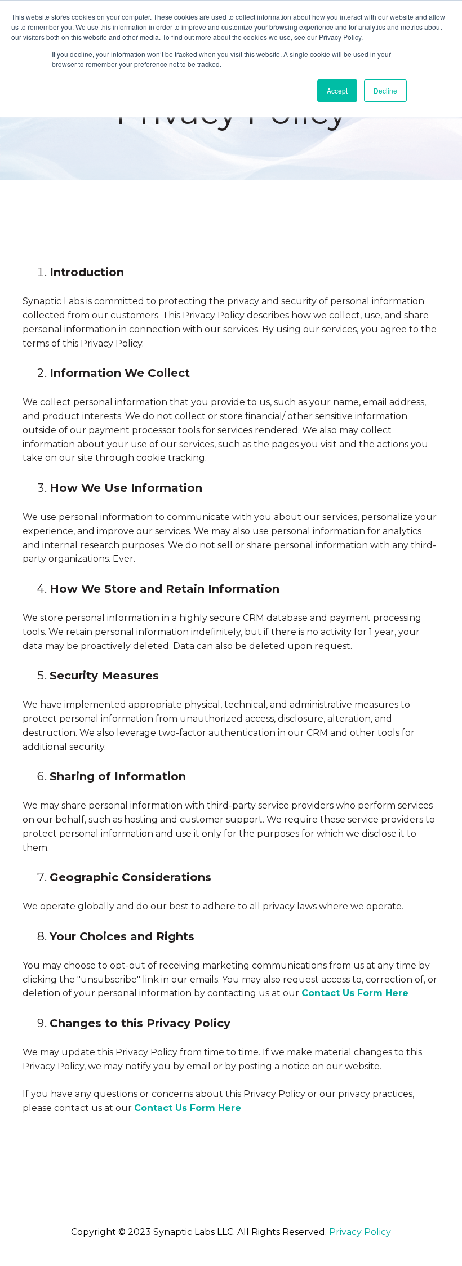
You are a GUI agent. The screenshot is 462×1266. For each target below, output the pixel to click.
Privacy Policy (360, 1232)
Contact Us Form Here (354, 993)
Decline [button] (385, 90)
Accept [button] (337, 90)
